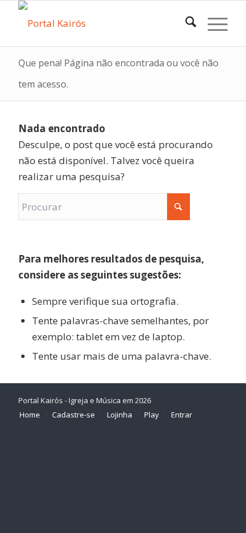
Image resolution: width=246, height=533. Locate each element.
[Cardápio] (212, 23)
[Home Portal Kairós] (101, 23)
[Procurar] (185, 23)
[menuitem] (185, 23)
